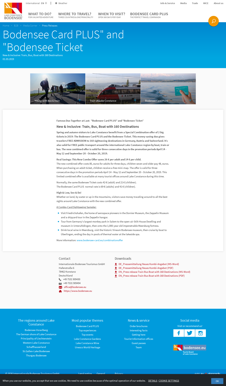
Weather (62, 3)
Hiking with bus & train (47, 100)
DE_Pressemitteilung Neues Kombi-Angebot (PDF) (146, 268)
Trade (195, 3)
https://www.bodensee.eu (78, 290)
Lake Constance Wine (87, 343)
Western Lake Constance (36, 342)
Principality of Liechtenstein (36, 338)
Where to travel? (75, 15)
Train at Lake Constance (103, 100)
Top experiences (87, 330)
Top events (87, 334)
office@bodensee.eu (75, 287)
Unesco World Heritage (87, 347)
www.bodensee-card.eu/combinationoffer (100, 240)
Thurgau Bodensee (36, 355)
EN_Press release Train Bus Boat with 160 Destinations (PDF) (152, 275)
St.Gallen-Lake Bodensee (36, 351)
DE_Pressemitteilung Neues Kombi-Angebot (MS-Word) (149, 264)
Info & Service (167, 3)
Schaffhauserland (36, 347)
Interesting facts (138, 330)
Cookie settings (169, 380)
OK (217, 381)
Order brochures (138, 326)
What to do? (40, 15)
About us (218, 3)
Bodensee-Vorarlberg (36, 330)
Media (183, 3)
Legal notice (85, 373)
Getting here (138, 334)
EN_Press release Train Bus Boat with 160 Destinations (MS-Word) (154, 271)
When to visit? (111, 15)
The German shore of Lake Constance (36, 334)
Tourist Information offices (138, 338)
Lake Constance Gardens (87, 338)
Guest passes (139, 343)
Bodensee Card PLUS (149, 15)
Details (152, 380)
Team (139, 347)
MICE (206, 3)
